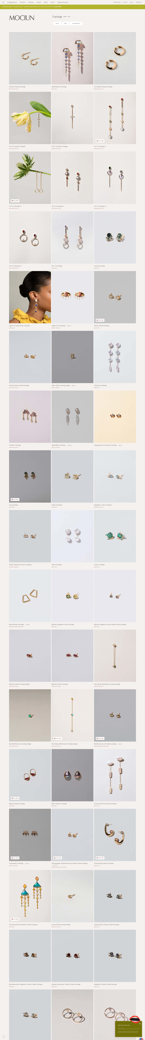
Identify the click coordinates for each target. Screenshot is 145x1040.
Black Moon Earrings (59, 804)
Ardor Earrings (57, 505)
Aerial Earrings (99, 266)
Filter (57, 23)
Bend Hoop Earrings (16, 624)
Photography (76, 23)
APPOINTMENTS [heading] (117, 2)
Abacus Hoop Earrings (17, 87)
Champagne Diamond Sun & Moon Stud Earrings (70, 863)
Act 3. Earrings (57, 266)
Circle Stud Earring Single (61, 925)
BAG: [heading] (131, 2)
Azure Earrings (99, 565)
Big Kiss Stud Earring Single (19, 684)
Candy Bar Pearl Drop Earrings (105, 804)
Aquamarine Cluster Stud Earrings (107, 925)
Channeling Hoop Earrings (104, 863)
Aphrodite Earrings (59, 445)
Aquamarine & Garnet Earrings (105, 445)
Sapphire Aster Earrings (103, 505)
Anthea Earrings (15, 445)
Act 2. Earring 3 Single (17, 146)
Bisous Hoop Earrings (17, 804)
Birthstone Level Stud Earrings (105, 744)
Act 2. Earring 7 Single (60, 146)
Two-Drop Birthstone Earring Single (65, 744)
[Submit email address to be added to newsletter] (138, 1028)
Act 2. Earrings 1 (100, 146)
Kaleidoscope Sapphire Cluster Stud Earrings (26, 984)
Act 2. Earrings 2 (15, 206)
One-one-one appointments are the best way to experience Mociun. (30, 6)
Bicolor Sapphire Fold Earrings (63, 624)
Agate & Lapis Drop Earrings (19, 326)
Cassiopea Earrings (16, 863)
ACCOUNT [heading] (125, 2)
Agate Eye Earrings (59, 326)
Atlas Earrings (57, 565)
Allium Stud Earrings (102, 326)
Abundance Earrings (59, 87)
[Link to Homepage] (21, 17)
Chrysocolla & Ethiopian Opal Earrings (23, 925)
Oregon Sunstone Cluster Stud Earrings (66, 984)
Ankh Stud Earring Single (61, 385)
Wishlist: (139, 2)
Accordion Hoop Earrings (103, 87)
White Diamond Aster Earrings (20, 565)
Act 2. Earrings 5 (100, 206)
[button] (3, 2)
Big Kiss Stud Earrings (60, 684)
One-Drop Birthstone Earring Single (107, 684)
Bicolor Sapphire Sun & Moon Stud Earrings (110, 624)
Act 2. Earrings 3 (58, 206)
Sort (65, 23)
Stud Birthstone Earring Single (20, 744)
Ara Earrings (14, 505)
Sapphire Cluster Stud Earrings (105, 984)
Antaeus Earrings (100, 385)
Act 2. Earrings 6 (15, 266)
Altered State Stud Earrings (19, 385)
